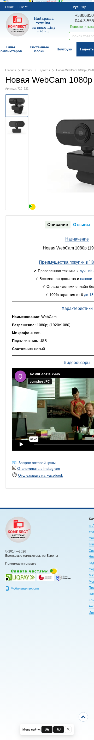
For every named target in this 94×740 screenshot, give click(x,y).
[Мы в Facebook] (36, 6)
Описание (57, 224)
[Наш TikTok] (64, 6)
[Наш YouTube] (50, 6)
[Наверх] (83, 717)
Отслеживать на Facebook (40, 475)
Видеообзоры (77, 362)
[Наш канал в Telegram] (57, 6)
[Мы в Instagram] (43, 6)
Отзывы (81, 224)
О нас (9, 7)
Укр (83, 7)
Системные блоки (39, 49)
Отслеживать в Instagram (38, 468)
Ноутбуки (64, 49)
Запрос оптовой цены (37, 463)
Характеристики (77, 308)
